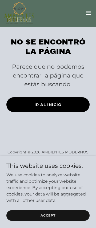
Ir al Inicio (48, 104)
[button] (88, 12)
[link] (19, 12)
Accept (48, 215)
